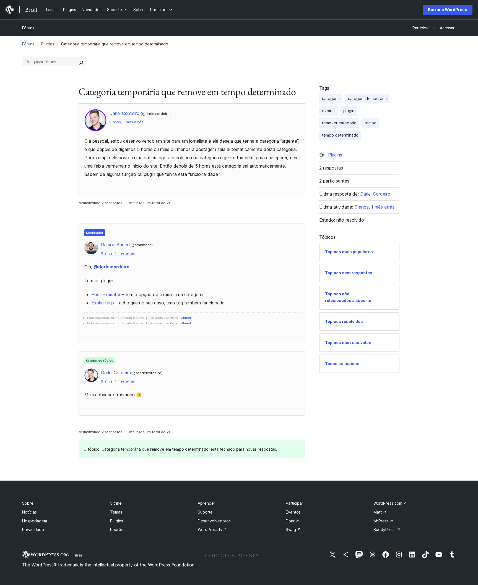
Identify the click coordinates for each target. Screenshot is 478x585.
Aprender (206, 503)
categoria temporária (367, 98)
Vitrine (116, 503)
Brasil (79, 555)
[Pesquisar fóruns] (81, 61)
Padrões (118, 529)
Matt (379, 512)
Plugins (47, 44)
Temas (116, 512)
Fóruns (28, 27)
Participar (294, 503)
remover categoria (339, 122)
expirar (328, 110)
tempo (370, 122)
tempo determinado (340, 135)
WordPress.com (390, 503)
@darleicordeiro (111, 267)
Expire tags (102, 303)
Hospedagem (34, 521)
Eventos (293, 512)
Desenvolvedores (214, 521)
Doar (292, 521)
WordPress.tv (212, 529)
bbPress (383, 521)
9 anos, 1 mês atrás (126, 122)
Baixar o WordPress (447, 9)
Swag (293, 529)
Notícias (29, 512)
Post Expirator (106, 294)
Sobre (27, 503)
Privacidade (33, 529)
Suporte (205, 512)
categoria (331, 98)
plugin (348, 110)
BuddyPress (386, 529)
